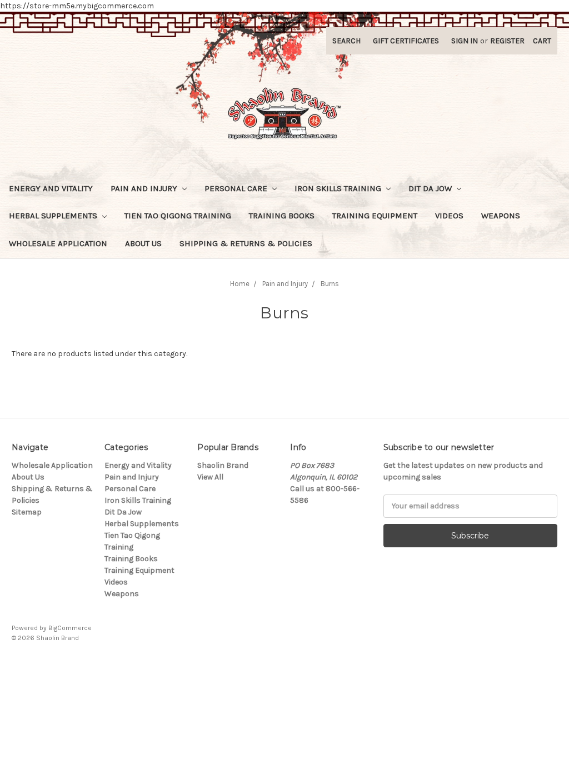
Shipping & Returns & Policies (245, 243)
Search (346, 41)
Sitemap (27, 512)
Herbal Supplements (54, 216)
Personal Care (236, 188)
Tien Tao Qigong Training (177, 216)
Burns (330, 283)
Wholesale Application (58, 243)
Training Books (282, 216)
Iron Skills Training (339, 188)
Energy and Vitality (51, 188)
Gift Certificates (406, 41)
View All (210, 477)
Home (239, 283)
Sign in (464, 41)
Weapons (500, 216)
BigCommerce (70, 628)
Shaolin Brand (222, 465)
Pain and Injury (145, 188)
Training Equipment (374, 216)
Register (507, 41)
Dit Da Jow (431, 188)
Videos (449, 216)
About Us (143, 243)
